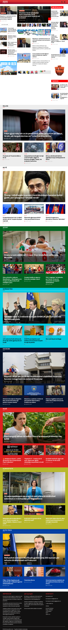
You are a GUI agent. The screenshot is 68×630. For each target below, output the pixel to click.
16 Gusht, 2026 (11, 39)
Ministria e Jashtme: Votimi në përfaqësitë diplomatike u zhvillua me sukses (33, 400)
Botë (6, 192)
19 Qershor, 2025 (7, 525)
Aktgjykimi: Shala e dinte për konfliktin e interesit (12, 37)
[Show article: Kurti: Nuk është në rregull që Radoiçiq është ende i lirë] (39, 25)
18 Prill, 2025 (49, 523)
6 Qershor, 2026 (28, 404)
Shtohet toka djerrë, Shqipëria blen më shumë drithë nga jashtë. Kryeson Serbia (12, 400)
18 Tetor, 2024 (49, 585)
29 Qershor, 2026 (8, 381)
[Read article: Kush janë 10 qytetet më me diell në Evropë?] (34, 510)
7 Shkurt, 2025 (6, 585)
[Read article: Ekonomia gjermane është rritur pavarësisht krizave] (34, 209)
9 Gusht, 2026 (49, 340)
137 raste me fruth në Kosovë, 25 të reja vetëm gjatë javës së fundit (12, 340)
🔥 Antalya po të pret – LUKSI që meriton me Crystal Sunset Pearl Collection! (12, 460)
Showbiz (26, 456)
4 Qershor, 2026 (49, 402)
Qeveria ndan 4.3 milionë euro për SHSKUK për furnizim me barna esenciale (55, 14)
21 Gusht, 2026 (36, 43)
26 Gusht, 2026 (55, 30)
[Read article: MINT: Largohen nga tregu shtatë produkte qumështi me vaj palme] (3, 44)
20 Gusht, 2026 (49, 161)
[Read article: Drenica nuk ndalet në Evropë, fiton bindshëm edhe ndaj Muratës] (34, 246)
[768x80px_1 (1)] (34, 72)
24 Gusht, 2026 (8, 138)
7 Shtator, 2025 (8, 501)
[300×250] (8, 67)
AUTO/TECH (7, 555)
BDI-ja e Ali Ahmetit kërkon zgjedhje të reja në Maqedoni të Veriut (55, 157)
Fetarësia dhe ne (29, 580)
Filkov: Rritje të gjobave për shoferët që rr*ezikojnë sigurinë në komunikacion (12, 581)
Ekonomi (5, 396)
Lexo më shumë (5, 24)
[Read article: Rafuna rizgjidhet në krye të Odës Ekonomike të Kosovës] (55, 390)
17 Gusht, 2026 (6, 344)
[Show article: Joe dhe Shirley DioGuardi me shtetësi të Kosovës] (49, 25)
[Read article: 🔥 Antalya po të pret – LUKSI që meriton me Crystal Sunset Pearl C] (12, 450)
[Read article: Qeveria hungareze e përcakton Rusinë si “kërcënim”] (55, 209)
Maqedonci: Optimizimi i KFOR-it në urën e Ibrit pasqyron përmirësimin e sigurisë (8, 18)
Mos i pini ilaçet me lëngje (53, 339)
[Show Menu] (64, 2)
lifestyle (7, 433)
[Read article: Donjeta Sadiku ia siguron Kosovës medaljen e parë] (34, 269)
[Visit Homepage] (5, 2)
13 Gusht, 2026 (11, 47)
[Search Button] (62, 2)
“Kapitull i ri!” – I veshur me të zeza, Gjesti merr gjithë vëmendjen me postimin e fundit (34, 460)
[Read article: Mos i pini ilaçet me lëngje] (55, 330)
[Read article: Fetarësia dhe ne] (34, 572)
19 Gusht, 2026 (11, 33)
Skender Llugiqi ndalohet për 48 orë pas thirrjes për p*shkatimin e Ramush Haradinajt (12, 52)
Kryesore (22, 12)
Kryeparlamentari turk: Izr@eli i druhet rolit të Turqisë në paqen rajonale (58, 56)
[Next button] (49, 19)
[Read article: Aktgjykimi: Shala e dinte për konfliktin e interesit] (3, 37)
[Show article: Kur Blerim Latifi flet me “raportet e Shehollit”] (19, 25)
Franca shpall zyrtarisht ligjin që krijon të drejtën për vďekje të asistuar (40, 55)
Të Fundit (3, 13)
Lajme (6, 252)
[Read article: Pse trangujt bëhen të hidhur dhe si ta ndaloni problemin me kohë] (34, 427)
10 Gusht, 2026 (28, 344)
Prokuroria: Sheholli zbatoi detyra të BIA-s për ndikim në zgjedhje (29, 16)
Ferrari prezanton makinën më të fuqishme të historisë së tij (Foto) (55, 581)
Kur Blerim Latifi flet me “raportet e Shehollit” (64, 86)
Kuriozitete (27, 516)
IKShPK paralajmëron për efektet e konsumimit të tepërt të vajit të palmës (33, 340)
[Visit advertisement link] (34, 32)
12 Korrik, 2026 (8, 441)
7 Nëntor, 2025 (49, 462)
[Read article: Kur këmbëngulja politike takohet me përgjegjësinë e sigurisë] (55, 95)
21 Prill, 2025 (27, 522)
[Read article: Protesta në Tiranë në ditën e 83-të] (12, 147)
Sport (4, 275)
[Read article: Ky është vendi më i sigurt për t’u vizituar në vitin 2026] (55, 450)
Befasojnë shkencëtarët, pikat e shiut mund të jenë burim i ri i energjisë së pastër (55, 520)
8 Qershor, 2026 (6, 404)
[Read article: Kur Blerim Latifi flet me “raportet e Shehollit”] (55, 87)
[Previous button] (49, 21)
